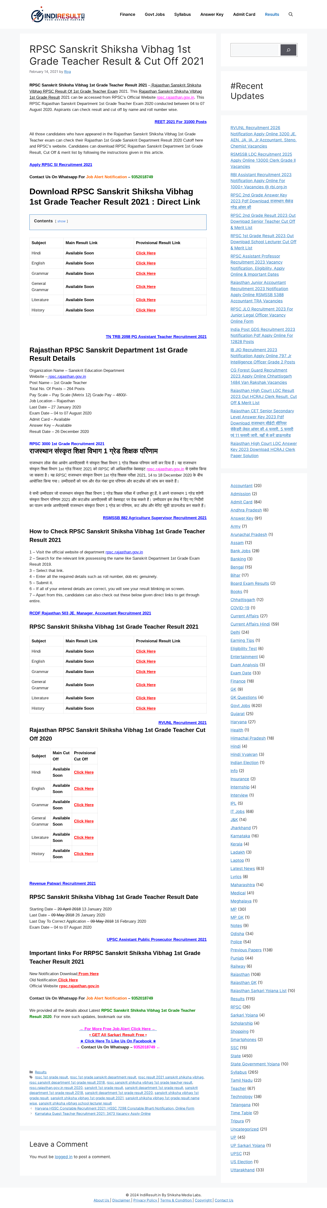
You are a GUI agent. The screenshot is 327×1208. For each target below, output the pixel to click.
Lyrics (236, 876)
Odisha (237, 933)
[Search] (288, 50)
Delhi (235, 632)
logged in (64, 1156)
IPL (234, 803)
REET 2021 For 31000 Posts (181, 122)
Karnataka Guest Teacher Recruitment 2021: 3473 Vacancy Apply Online (93, 1113)
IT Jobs (238, 811)
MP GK (237, 917)
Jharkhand (241, 827)
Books (236, 591)
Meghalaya (241, 901)
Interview (239, 795)
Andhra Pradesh (246, 510)
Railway (238, 966)
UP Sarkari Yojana (248, 1145)
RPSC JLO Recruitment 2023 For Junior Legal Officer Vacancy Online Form (262, 315)
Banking (238, 559)
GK (233, 689)
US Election (242, 1161)
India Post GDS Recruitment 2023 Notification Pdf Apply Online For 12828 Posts (263, 335)
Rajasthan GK (244, 982)
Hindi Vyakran (244, 754)
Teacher (238, 1088)
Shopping (239, 1031)
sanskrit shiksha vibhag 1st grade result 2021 (87, 1098)
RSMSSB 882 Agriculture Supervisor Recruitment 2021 (155, 518)
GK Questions (244, 697)
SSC (235, 1047)
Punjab (237, 958)
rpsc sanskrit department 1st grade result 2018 (67, 1082)
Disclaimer (121, 1200)
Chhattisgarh (243, 599)
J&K (234, 819)
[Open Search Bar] (291, 14)
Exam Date (241, 673)
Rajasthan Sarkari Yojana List (259, 990)
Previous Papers (246, 950)
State (236, 1055)
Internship (240, 787)
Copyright (204, 1200)
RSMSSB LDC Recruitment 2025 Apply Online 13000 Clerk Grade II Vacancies (263, 160)
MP (234, 909)
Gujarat (238, 713)
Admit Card (244, 14)
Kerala (236, 844)
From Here (88, 974)
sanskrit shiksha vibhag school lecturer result (75, 1103)
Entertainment (244, 656)
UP (233, 1137)
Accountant (242, 485)
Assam (237, 542)
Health (237, 730)
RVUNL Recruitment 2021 (182, 722)
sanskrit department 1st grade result (154, 1088)
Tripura (237, 1121)
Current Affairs (245, 616)
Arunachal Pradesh (249, 534)
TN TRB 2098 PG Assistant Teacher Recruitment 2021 (156, 336)
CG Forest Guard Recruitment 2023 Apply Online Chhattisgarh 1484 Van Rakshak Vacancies (261, 376)
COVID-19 (240, 607)
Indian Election (245, 762)
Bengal (237, 567)
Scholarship (242, 1023)
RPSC (236, 1007)
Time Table (241, 1112)
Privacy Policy (145, 1200)
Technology (242, 1096)
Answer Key (212, 14)
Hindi (236, 746)
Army (236, 526)
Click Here (146, 253)
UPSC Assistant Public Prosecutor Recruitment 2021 (157, 939)
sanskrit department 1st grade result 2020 (119, 1093)
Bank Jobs (241, 550)
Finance (127, 14)
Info (234, 770)
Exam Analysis (244, 664)
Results (272, 14)
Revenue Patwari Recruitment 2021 (62, 883)
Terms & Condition (176, 1200)
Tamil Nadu (242, 1080)
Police (236, 941)
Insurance (240, 779)
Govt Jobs (155, 14)
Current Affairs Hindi (250, 624)
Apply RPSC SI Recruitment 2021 (60, 164)
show (61, 221)
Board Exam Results (250, 583)
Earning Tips (242, 640)
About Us (102, 1200)
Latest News (243, 868)
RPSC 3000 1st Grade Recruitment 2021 (66, 444)
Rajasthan (240, 974)
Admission (241, 493)
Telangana (241, 1104)
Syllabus (182, 14)
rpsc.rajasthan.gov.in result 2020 (56, 1088)
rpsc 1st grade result (51, 1077)
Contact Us (224, 1200)
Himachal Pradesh (248, 738)
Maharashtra (243, 884)
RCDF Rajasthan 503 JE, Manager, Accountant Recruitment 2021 (90, 613)
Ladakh (238, 852)
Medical (238, 893)
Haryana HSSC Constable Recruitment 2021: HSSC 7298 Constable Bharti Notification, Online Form (114, 1108)
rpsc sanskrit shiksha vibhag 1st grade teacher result (149, 1082)
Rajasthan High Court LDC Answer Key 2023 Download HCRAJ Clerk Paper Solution (264, 449)
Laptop (237, 860)
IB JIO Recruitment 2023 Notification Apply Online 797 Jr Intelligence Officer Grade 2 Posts (263, 355)
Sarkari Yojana (244, 1015)
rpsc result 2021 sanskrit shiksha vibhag (170, 1077)
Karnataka (240, 836)
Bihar (235, 575)
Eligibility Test (244, 648)
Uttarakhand (243, 1170)
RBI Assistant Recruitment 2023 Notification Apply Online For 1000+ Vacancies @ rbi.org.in (261, 180)
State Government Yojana (255, 1064)
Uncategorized (245, 1129)
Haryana (239, 721)
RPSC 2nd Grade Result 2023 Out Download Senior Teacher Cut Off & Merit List (263, 221)
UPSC (236, 1153)
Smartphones (243, 1039)
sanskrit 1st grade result (104, 1088)
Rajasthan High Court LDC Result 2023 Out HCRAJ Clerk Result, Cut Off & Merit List (264, 396)
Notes (236, 925)
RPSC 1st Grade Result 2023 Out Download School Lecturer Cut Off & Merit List (263, 241)
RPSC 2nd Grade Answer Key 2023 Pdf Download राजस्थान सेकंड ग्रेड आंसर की (262, 201)
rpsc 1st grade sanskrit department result (103, 1077)
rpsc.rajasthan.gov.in (175, 97)
